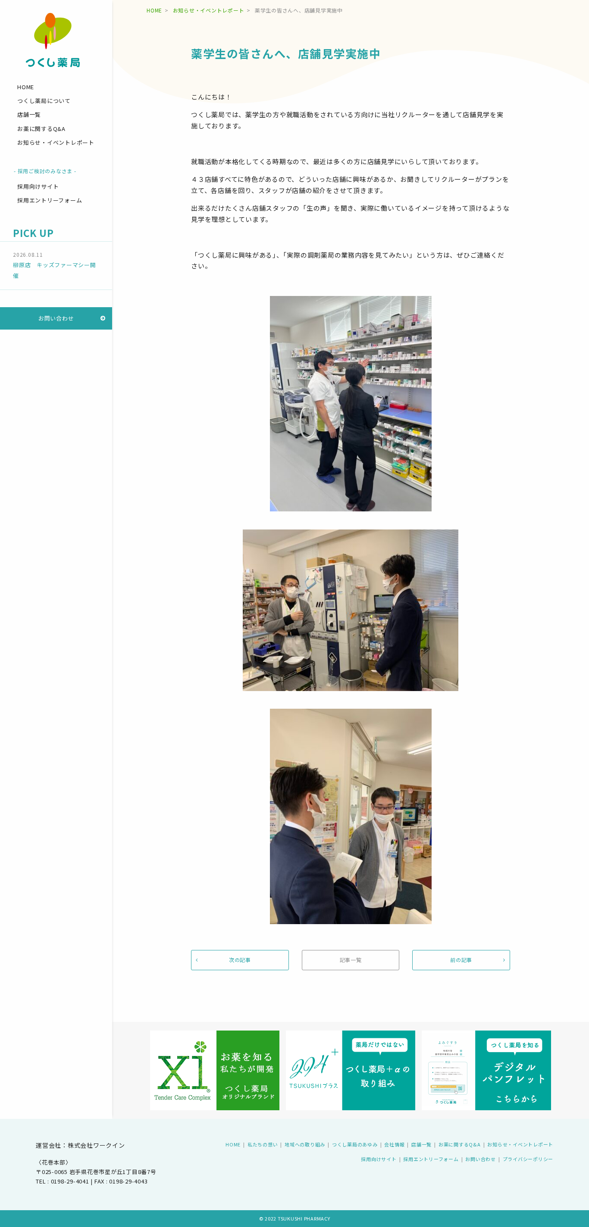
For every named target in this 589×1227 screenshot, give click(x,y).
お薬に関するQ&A (41, 129)
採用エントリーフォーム (49, 200)
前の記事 (461, 959)
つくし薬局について (44, 101)
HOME (25, 87)
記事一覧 (351, 959)
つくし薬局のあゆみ (355, 1144)
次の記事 (240, 959)
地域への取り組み (305, 1144)
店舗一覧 (29, 114)
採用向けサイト (38, 186)
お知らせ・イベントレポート (55, 142)
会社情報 (394, 1144)
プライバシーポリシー (528, 1158)
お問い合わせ (56, 318)
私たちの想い (263, 1144)
